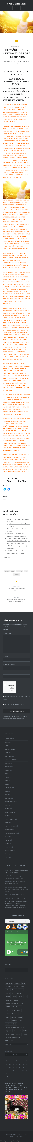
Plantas (13, 1017)
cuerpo (8, 993)
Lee (21, 46)
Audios (7, 745)
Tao (14, 1030)
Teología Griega (9, 850)
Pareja (6, 815)
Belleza (7, 752)
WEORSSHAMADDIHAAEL (13, 1037)
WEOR (25, 1034)
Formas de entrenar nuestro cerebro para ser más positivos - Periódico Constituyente (16, 903)
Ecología (7, 770)
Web (4, 673)
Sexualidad (7, 847)
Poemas (7, 822)
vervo (7, 1034)
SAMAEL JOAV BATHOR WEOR (15, 1027)
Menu (17, 7)
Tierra (19, 1030)
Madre (7, 1010)
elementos (19, 571)
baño (12, 571)
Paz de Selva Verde (14, 61)
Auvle (22, 986)
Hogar (6, 784)
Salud (6, 843)
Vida (12, 1034)
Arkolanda (8, 986)
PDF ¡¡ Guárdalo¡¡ (9, 819)
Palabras (14, 1013)
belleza (8, 990)
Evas (6, 773)
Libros (6, 794)
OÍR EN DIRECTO (20, 894)
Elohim (14, 996)
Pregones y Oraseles (10, 826)
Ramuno (8, 1020)
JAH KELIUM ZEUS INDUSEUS (14, 1003)
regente (14, 1020)
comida (21, 990)
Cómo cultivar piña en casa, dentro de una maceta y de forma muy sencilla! (16, 889)
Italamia (16, 1000)
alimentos (17, 983)
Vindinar (18, 1034)
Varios (6, 854)
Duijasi (8, 996)
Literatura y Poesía (10, 801)
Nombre (6, 656)
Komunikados (8, 787)
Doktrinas (15, 46)
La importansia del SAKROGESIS (16, 553)
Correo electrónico (10, 664)
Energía (20, 996)
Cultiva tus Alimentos (10, 759)
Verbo (25, 1030)
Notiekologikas (9, 812)
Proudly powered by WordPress (14, 1134)
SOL (26, 571)
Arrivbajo (16, 986)
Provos (7, 840)
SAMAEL (13, 1024)
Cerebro (14, 990)
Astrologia (7, 742)
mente (13, 1010)
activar (7, 571)
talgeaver (16, 574)
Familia (6, 780)
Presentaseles (9, 829)
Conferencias (8, 756)
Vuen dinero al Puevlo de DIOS (15, 533)
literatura (18, 1007)
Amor (23, 983)
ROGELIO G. (8, 870)
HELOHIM (9, 1000)
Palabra (8, 1013)
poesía (20, 1017)
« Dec (6, 1076)
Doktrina (7, 763)
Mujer (19, 1010)
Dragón (19, 993)
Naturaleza (8, 808)
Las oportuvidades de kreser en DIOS (17, 538)
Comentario (7, 633)
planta (7, 1017)
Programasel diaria (10, 833)
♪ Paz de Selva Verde (16, 3)
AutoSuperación (9, 749)
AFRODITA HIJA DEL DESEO (15, 550)
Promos (7, 836)
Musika (6, 805)
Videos (7, 857)
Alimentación (8, 738)
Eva (25, 996)
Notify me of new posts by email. (15, 704)
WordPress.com (18, 1136)
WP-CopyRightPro (16, 1141)
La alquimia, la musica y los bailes (16, 536)
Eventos (7, 777)
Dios (13, 993)
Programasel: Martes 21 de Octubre (14, 878)
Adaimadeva (9, 983)
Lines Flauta (8, 798)
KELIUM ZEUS (10, 1007)
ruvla (20, 1020)
